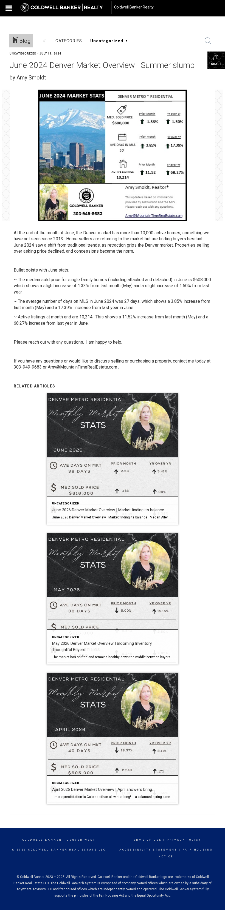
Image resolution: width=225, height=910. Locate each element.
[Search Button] (208, 40)
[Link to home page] (64, 7)
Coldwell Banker (42, 839)
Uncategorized (23, 53)
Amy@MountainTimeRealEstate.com (82, 367)
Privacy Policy (184, 839)
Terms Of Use (146, 839)
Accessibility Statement (148, 849)
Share (216, 63)
